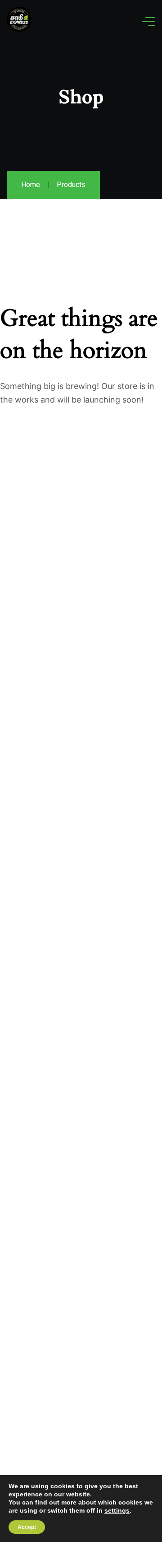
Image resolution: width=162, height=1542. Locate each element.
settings (117, 1510)
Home (30, 184)
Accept (27, 1527)
